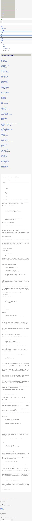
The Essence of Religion (4, 93)
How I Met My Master (4, 118)
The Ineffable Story (3, 157)
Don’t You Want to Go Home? (5, 72)
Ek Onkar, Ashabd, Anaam (4, 76)
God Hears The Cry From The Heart (5, 109)
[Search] (12, 520)
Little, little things (3, 146)
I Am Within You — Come (4, 166)
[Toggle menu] (30, 31)
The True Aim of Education (4, 136)
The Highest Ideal (3, 97)
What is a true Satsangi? (4, 107)
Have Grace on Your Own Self (5, 87)
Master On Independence (4, 167)
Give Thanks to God (3, 150)
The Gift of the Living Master (5, 144)
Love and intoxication (4, 120)
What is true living (3, 108)
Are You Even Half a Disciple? (5, 65)
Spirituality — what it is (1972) (5, 140)
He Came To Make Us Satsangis (5, 88)
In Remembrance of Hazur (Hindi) (5, 91)
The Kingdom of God (4, 61)
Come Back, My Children (4, 139)
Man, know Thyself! (3, 98)
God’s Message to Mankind (4, 83)
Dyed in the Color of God (4, 75)
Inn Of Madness (3, 134)
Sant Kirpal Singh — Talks (7, 55)
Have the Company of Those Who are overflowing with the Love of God (10, 123)
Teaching (2, 32)
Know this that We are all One (5, 162)
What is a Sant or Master (4, 99)
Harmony (2, 102)
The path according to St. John (5, 112)
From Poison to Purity (4, 81)
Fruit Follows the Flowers (4, 82)
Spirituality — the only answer (5, 128)
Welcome (2, 26)
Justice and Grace (3, 104)
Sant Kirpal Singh (3, 28)
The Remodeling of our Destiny (5, 161)
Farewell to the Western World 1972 (5, 152)
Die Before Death (3, 70)
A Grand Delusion (3, 62)
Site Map (3, 15)
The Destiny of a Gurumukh (4, 130)
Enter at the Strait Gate (4, 77)
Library (2, 34)
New (2, 17)
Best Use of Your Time (4, 156)
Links (3, 508)
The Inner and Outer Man (4, 103)
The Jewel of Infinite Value (4, 60)
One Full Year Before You (4, 160)
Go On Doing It (3, 165)
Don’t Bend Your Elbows (4, 71)
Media (1, 36)
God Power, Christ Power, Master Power (6, 114)
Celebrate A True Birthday (4, 67)
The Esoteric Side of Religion (5, 92)
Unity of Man (2, 30)
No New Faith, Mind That (4, 113)
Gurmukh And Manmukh (4, 86)
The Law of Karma (3, 145)
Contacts (3, 13)
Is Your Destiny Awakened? (4, 135)
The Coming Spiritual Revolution (5, 151)
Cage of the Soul (3, 66)
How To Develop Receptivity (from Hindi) (6, 125)
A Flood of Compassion (4, 155)
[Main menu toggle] (1, 22)
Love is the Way (3, 119)
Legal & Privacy (2, 509)
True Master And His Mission (5, 124)
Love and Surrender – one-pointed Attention (6, 129)
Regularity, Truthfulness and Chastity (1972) (6, 141)
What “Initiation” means (4, 115)
